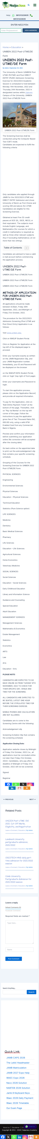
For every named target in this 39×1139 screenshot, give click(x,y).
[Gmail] (19, 788)
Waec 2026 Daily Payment (19, 1098)
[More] (26, 788)
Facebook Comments (12, 911)
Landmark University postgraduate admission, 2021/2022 (16, 842)
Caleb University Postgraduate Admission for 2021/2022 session (18, 879)
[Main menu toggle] (35, 5)
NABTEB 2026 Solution (18, 1088)
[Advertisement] (19, 172)
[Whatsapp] (15, 784)
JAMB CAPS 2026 (15, 1057)
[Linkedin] (12, 788)
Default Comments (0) (13, 907)
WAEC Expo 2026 (15, 1078)
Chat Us (32, 1126)
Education (22, 830)
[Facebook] (8, 784)
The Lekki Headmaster (17, 1062)
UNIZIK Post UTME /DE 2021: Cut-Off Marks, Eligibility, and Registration (18, 823)
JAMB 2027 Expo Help (17, 1073)
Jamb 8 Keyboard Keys (18, 1093)
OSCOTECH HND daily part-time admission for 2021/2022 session (19, 860)
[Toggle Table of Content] (25, 248)
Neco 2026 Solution (16, 1083)
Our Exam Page (14, 1108)
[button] (29, 5)
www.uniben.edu (14, 333)
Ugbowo (28, 92)
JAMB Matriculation (16, 1067)
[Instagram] (30, 784)
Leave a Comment (11, 830)
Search (31, 992)
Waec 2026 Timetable (17, 1103)
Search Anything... (9, 988)
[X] (23, 784)
